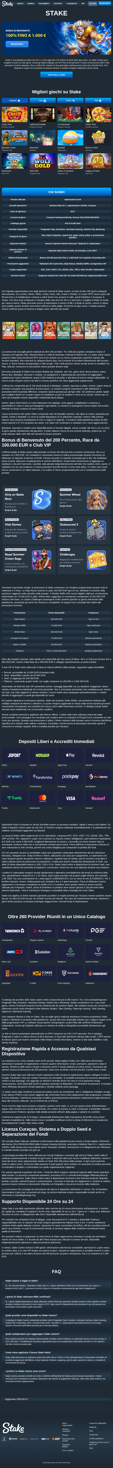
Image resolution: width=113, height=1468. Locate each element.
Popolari (13, 100)
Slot (96, 100)
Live (41, 100)
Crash (68, 100)
